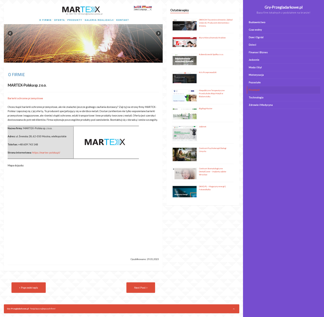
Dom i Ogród (256, 37)
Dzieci (252, 44)
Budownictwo (257, 22)
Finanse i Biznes (258, 52)
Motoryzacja (256, 74)
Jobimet (202, 126)
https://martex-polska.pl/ (46, 152)
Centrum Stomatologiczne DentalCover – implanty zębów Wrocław (212, 171)
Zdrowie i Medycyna (261, 104)
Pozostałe (255, 82)
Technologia (256, 97)
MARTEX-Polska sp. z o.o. (27, 85)
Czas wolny (255, 29)
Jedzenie (254, 59)
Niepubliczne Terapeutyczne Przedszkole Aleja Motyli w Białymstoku (212, 93)
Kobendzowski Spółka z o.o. (211, 54)
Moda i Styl (255, 67)
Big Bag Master (205, 108)
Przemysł (254, 89)
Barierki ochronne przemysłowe (25, 98)
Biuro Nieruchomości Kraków (212, 37)
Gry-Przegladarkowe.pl (284, 7)
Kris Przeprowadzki (208, 72)
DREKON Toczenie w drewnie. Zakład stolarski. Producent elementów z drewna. (216, 22)
